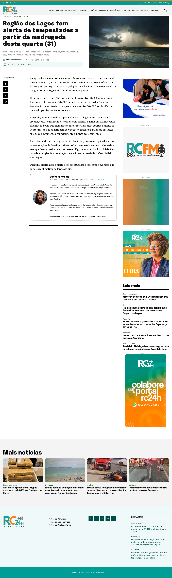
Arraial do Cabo (129, 344)
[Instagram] (7, 3)
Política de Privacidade (57, 519)
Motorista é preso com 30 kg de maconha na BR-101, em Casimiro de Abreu (22, 490)
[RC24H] (10, 10)
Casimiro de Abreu (130, 294)
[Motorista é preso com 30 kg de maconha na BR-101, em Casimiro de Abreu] (23, 470)
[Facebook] (4, 3)
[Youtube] (13, 3)
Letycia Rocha (59, 177)
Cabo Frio (7, 16)
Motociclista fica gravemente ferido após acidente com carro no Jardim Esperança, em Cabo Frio (145, 324)
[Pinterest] (5, 95)
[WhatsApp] (5, 101)
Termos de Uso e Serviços (59, 522)
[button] (165, 10)
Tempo (26, 16)
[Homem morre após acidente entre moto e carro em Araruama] (149, 470)
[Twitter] (10, 3)
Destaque (17, 16)
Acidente (126, 319)
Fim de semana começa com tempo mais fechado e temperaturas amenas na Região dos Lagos (145, 311)
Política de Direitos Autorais (59, 525)
